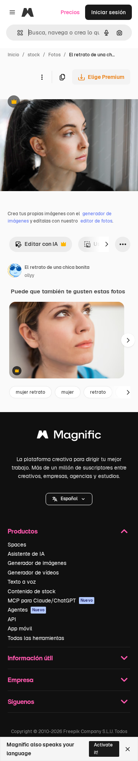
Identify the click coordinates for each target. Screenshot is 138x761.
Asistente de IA (26, 553)
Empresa (20, 680)
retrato (98, 392)
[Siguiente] (106, 244)
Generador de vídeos (33, 572)
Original (49, 102)
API (12, 619)
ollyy (29, 275)
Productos (23, 531)
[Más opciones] (41, 77)
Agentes (26, 609)
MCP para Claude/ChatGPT (50, 600)
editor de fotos (96, 221)
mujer (67, 392)
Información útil (30, 658)
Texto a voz (22, 581)
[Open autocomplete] (17, 33)
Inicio (13, 55)
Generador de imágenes (37, 563)
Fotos (54, 55)
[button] (69, 499)
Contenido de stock (32, 591)
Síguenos (21, 701)
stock (34, 55)
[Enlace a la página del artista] (14, 271)
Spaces (17, 544)
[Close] (127, 749)
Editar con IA (36, 246)
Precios (70, 12)
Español (69, 499)
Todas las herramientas (36, 638)
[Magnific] (69, 436)
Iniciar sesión (108, 12)
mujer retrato (30, 392)
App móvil (20, 628)
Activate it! (103, 748)
